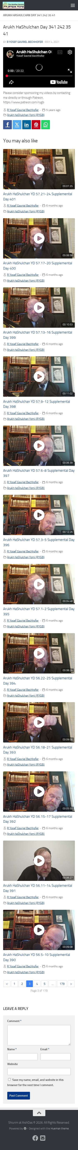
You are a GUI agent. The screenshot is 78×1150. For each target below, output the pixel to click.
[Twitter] (17, 124)
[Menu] (73, 5)
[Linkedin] (26, 124)
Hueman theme (60, 1128)
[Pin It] (36, 124)
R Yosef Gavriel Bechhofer (25, 41)
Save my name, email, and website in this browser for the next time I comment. (35, 1082)
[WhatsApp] (45, 124)
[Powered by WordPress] (25, 1128)
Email (44, 1049)
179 (61, 984)
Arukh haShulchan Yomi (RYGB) (26, 115)
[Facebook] (7, 124)
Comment (14, 1021)
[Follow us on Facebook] (35, 1138)
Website (12, 1064)
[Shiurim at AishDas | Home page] (17, 5)
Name (12, 1049)
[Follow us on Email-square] (43, 1138)
